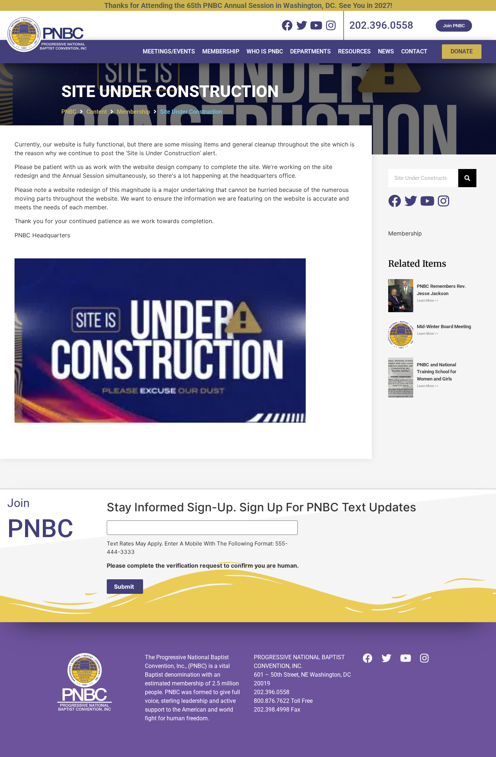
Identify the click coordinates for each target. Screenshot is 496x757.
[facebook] (287, 25)
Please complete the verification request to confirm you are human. (203, 565)
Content (96, 111)
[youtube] (316, 25)
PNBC (68, 111)
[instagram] (330, 25)
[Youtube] (427, 200)
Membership (133, 111)
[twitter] (301, 25)
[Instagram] (443, 200)
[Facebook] (394, 200)
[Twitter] (410, 200)
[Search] (467, 178)
